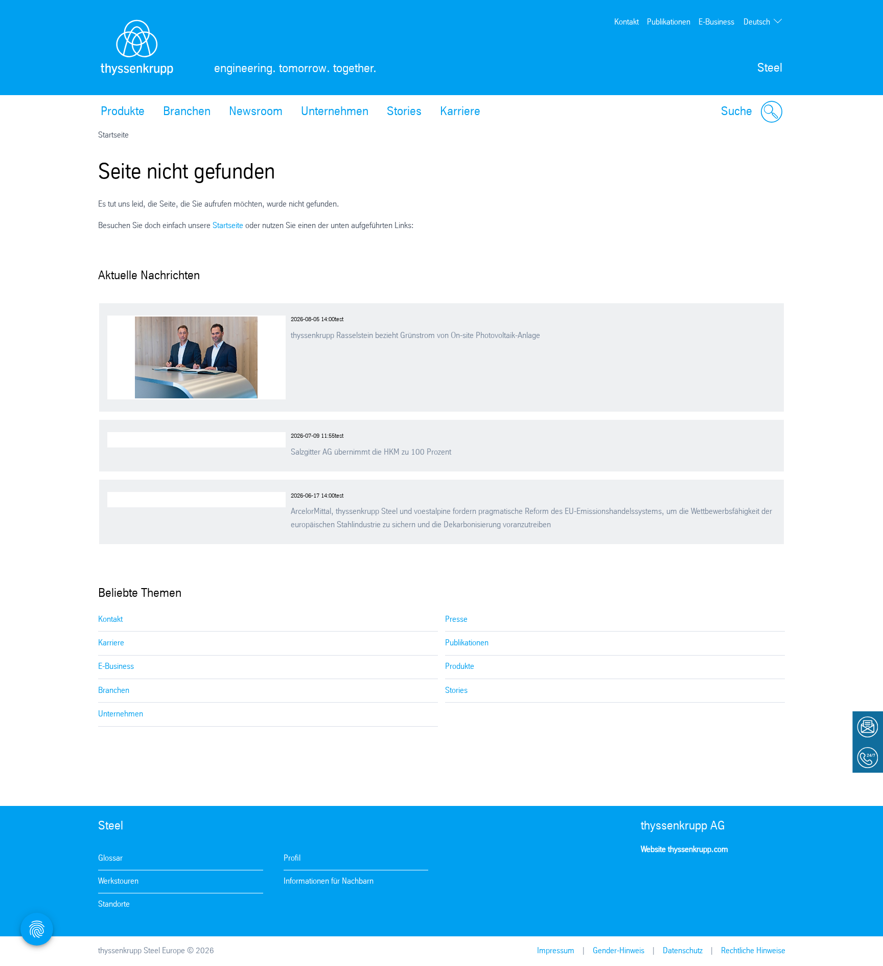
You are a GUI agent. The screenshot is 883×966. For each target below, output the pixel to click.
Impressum (555, 951)
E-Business (716, 22)
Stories (404, 112)
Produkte (123, 112)
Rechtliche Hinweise (753, 951)
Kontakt (626, 22)
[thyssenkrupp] (137, 47)
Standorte (114, 904)
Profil (292, 858)
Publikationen (668, 22)
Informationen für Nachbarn (329, 881)
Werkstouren (118, 881)
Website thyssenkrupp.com (684, 849)
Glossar (110, 858)
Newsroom (256, 112)
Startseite (228, 226)
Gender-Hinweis (618, 951)
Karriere (460, 112)
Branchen (187, 112)
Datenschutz (683, 951)
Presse (456, 619)
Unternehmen (334, 112)
